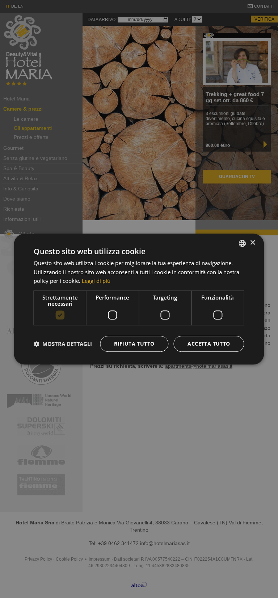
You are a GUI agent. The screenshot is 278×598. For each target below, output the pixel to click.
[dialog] (139, 299)
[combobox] (242, 243)
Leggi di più (96, 281)
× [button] (252, 243)
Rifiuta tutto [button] (134, 343)
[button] (63, 344)
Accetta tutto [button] (209, 343)
